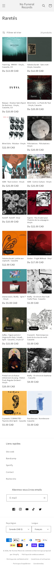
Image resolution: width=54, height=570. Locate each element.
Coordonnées (38, 563)
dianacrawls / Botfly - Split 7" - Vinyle (14, 298)
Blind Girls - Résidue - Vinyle (14, 143)
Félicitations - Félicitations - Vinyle (39, 144)
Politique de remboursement (33, 554)
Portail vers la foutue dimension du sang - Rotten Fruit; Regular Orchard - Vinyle (13, 379)
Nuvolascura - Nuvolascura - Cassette (38, 419)
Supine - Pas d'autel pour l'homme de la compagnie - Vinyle (38, 220)
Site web (10, 451)
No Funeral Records (17, 551)
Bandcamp (11, 458)
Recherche (11, 478)
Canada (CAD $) (16, 529)
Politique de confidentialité (17, 559)
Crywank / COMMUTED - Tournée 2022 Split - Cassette (14, 419)
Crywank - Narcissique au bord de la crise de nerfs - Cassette (37, 337)
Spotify (9, 465)
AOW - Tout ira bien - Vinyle (13, 182)
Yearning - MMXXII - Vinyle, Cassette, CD (13, 65)
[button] (3, 5)
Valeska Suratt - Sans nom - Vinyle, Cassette (38, 65)
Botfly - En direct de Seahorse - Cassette (39, 376)
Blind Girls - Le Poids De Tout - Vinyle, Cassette (39, 104)
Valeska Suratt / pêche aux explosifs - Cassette (13, 259)
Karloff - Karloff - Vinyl (11, 218)
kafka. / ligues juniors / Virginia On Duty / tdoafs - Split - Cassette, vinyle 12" (13, 337)
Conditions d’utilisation (40, 559)
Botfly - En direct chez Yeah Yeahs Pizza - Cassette (38, 298)
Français (38, 529)
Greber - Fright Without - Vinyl (39, 258)
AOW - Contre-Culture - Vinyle (39, 182)
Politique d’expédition (21, 563)
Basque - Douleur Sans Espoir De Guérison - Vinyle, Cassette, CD (14, 105)
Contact (10, 472)
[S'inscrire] (44, 497)
